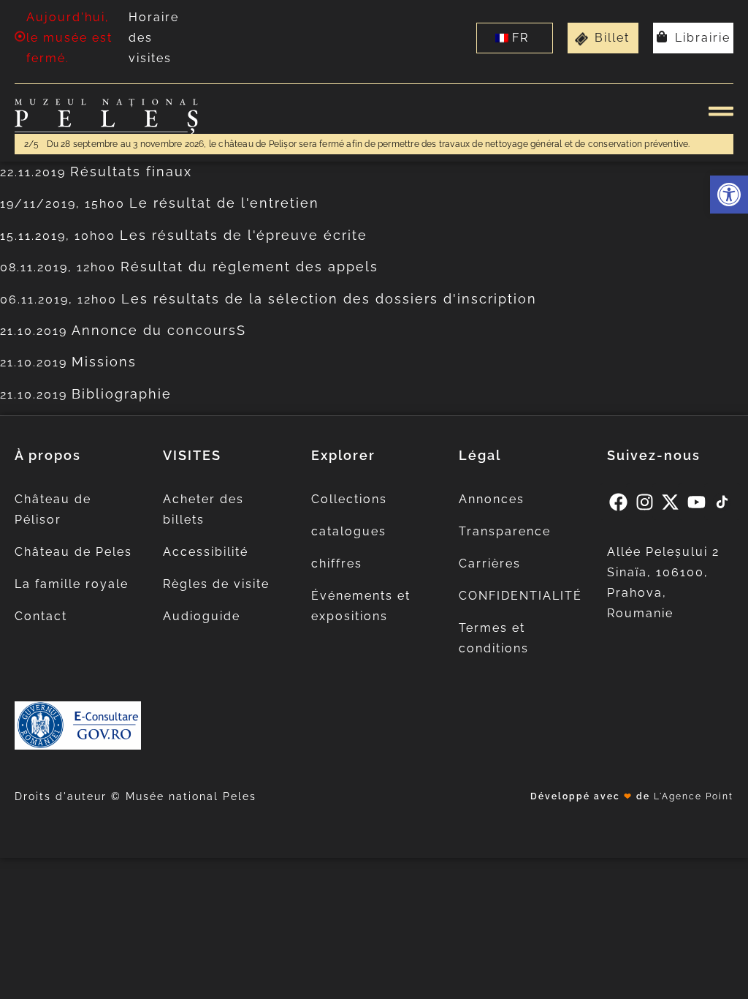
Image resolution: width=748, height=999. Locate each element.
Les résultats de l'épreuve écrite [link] (243, 235)
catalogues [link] (348, 531)
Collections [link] (349, 499)
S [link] (241, 330)
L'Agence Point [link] (693, 796)
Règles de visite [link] (216, 584)
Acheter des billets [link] (203, 509)
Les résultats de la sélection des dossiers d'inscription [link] (329, 298)
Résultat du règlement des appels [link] (249, 266)
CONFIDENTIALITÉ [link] (520, 596)
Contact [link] (41, 616)
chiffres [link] (336, 563)
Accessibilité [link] (205, 552)
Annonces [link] (491, 499)
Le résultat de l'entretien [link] (224, 203)
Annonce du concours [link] (154, 330)
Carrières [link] (490, 563)
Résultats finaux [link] (131, 171)
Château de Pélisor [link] (53, 509)
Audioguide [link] (201, 616)
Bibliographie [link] (122, 394)
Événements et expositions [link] (361, 606)
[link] (729, 195)
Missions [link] (104, 361)
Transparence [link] (505, 531)
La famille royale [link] (72, 584)
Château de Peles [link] (73, 552)
